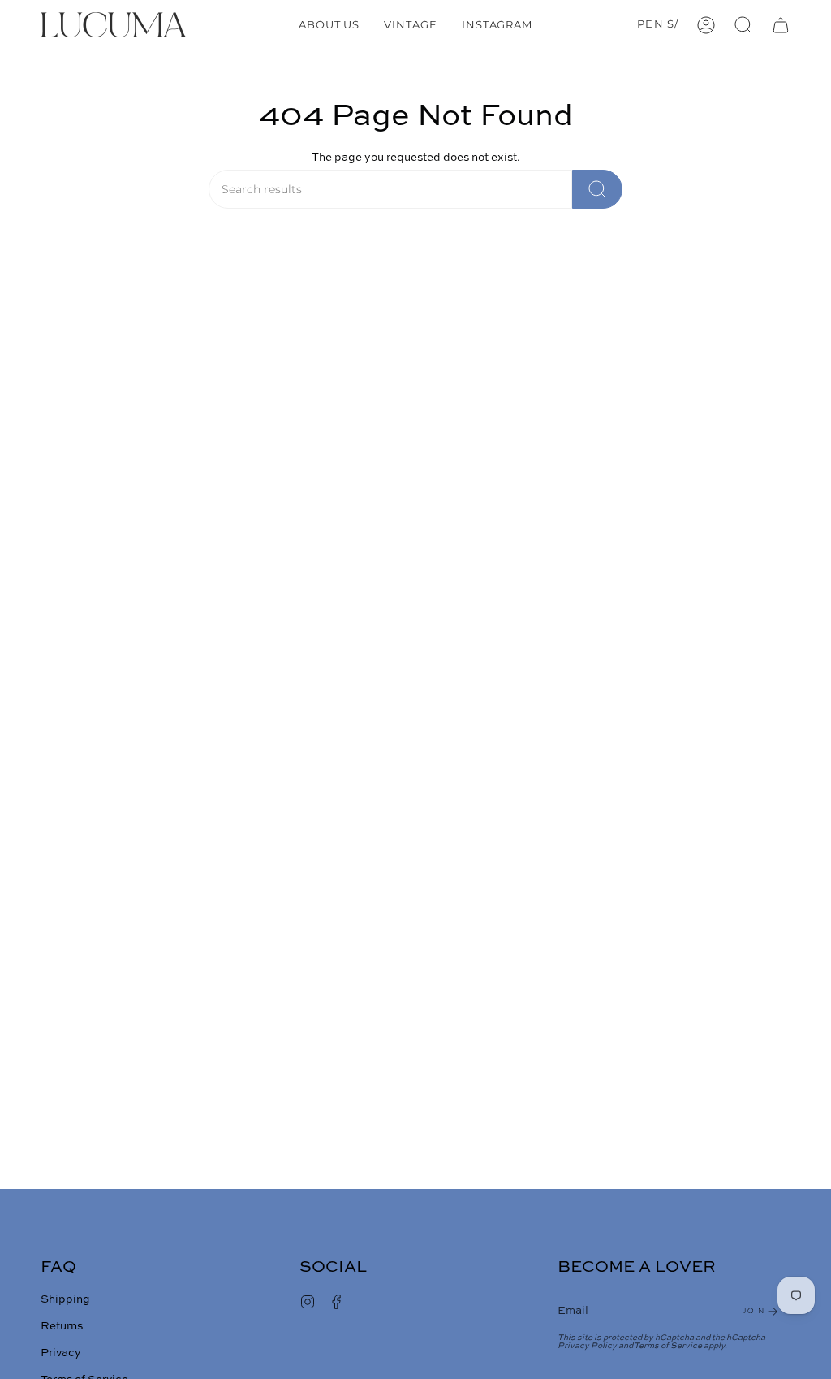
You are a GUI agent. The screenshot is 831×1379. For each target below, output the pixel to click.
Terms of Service (668, 1346)
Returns (62, 1326)
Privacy (61, 1353)
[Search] (597, 189)
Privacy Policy (587, 1346)
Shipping (65, 1300)
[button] (743, 25)
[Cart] (780, 25)
